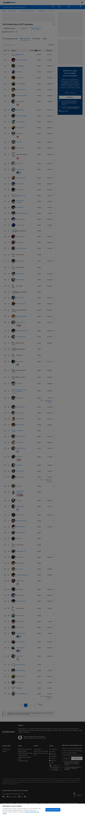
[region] (42, 810)
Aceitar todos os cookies (52, 809)
